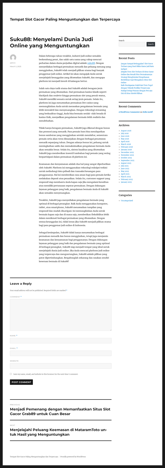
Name (13, 336)
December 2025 (127, 152)
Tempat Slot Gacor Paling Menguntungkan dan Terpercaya (65, 19)
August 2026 (126, 131)
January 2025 (126, 182)
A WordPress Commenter (129, 112)
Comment (16, 297)
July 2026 (125, 133)
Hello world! (148, 112)
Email (14, 348)
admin (13, 63)
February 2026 (127, 147)
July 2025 (125, 166)
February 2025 (127, 179)
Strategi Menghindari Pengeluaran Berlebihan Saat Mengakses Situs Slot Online (136, 80)
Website (14, 361)
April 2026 (125, 141)
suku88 (91, 63)
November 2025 (127, 155)
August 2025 (126, 163)
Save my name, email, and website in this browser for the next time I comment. (45, 374)
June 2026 (125, 136)
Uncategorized (127, 201)
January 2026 (126, 150)
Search (121, 41)
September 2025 (127, 160)
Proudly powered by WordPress (73, 457)
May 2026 (125, 139)
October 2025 (126, 158)
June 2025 (125, 169)
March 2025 (126, 177)
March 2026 (126, 144)
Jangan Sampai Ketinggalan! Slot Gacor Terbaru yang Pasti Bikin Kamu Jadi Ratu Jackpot (137, 66)
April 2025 (125, 174)
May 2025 (125, 171)
